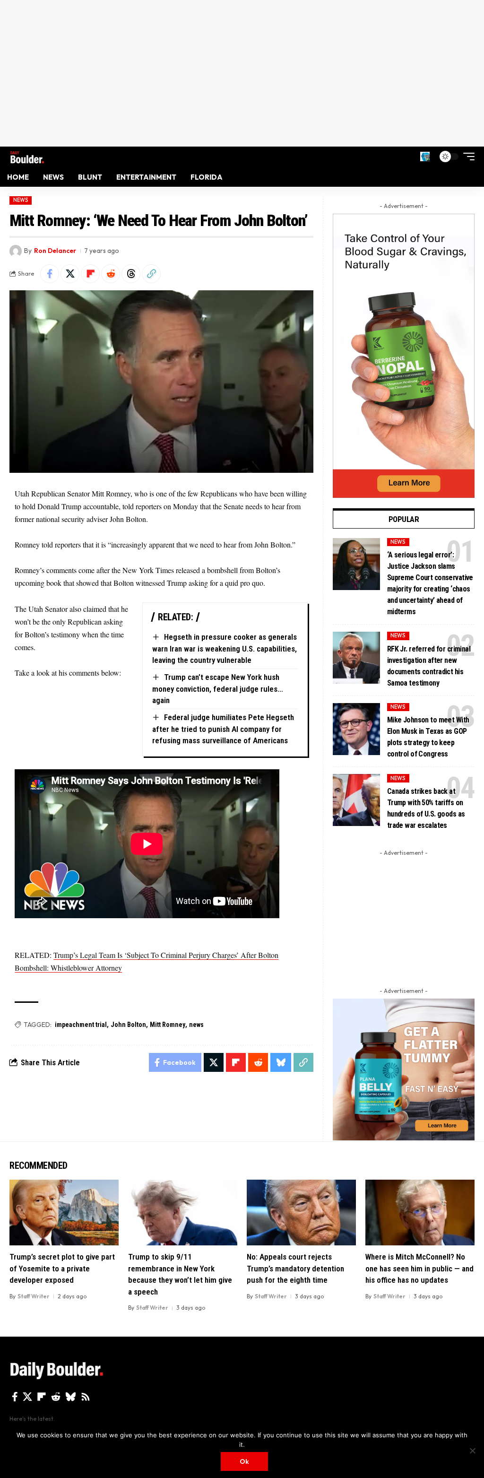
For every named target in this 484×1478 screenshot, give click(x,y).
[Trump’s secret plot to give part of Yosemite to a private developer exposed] (64, 1212)
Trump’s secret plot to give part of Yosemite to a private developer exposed (62, 1268)
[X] (27, 1397)
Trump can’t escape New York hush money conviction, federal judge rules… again (217, 688)
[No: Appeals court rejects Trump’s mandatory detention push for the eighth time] (301, 1212)
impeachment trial (81, 1024)
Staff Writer (33, 1296)
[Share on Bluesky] (280, 1062)
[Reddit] (56, 1397)
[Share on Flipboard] (90, 273)
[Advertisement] (242, 73)
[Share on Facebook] (49, 273)
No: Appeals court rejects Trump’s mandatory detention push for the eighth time (295, 1268)
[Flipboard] (42, 1397)
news (196, 1024)
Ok (244, 1461)
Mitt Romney (167, 1024)
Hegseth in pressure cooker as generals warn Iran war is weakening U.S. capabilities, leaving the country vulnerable (224, 648)
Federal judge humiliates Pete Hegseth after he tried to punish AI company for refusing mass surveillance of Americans (223, 729)
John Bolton (128, 1024)
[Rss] (85, 1397)
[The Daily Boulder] (27, 156)
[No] (472, 1450)
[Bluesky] (70, 1397)
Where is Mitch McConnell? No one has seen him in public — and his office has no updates (419, 1268)
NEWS (20, 200)
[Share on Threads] (130, 273)
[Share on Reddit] (110, 273)
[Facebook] (14, 1397)
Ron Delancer (55, 250)
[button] (425, 156)
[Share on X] (69, 273)
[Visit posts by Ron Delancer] (15, 251)
